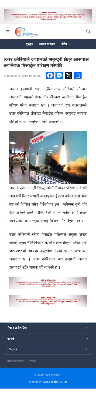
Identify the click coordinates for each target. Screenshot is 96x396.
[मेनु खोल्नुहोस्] (8, 32)
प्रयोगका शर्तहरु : (16, 361)
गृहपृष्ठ (29, 44)
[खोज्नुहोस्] (88, 31)
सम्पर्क (33, 361)
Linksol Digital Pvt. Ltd (54, 381)
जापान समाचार (47, 44)
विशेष (65, 44)
